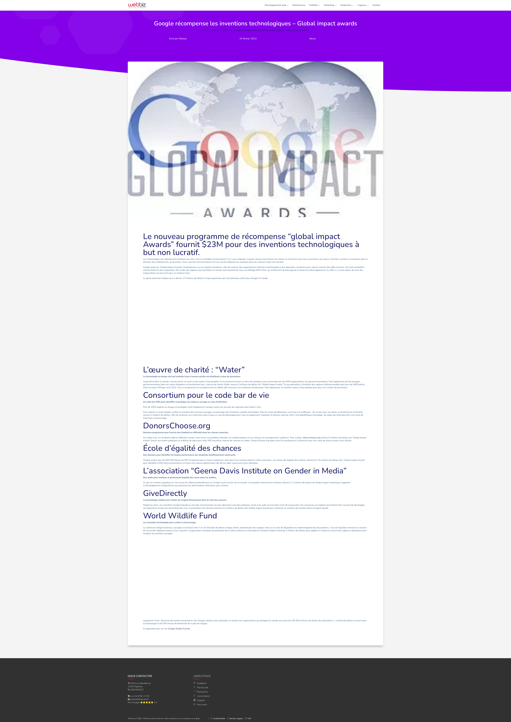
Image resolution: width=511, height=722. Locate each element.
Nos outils (202, 704)
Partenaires (202, 691)
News (313, 38)
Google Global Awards (179, 628)
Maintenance (298, 5)
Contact (376, 5)
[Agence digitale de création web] (203, 718)
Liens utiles (201, 676)
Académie (202, 683)
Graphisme (345, 5)
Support (201, 700)
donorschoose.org (311, 437)
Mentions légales (236, 718)
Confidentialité (218, 718)
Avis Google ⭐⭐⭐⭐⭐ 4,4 (142, 702)
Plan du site (202, 687)
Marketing (329, 5)
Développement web (275, 5)
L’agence (361, 5)
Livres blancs (203, 696)
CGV (249, 718)
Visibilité (313, 5)
